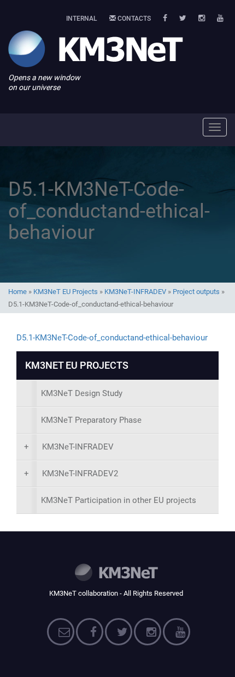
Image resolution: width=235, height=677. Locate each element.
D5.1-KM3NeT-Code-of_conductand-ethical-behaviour (112, 338)
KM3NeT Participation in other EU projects (118, 500)
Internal (81, 18)
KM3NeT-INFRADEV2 (71, 473)
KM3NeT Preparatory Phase (91, 420)
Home (17, 291)
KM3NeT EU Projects (65, 291)
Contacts (133, 18)
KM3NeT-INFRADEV (135, 291)
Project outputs (196, 291)
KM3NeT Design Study (81, 393)
